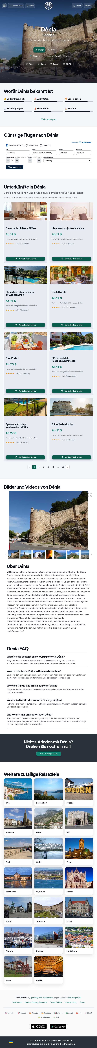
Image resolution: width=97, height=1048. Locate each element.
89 (63, 467)
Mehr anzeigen (48, 119)
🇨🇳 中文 (79, 1013)
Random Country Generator (36, 1002)
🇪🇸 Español (33, 1013)
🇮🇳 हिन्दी (56, 1017)
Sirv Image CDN (74, 998)
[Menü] (4, 5)
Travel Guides (56, 1002)
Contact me (48, 998)
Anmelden (89, 6)
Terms (82, 1002)
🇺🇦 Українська (44, 1017)
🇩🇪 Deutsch (46, 1013)
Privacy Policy (70, 1002)
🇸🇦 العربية (69, 1013)
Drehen (41, 50)
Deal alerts (17, 1002)
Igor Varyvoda (36, 998)
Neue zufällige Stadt (48, 754)
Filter (53, 50)
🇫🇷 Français (21, 1013)
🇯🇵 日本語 (88, 1013)
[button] (89, 494)
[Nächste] (67, 467)
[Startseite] (48, 5)
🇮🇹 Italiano (58, 1013)
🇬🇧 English (9, 1013)
